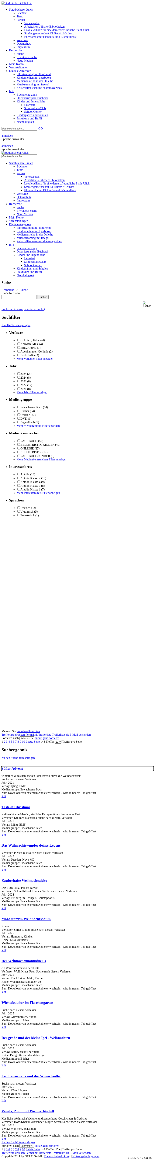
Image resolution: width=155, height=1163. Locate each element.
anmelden (7, 135)
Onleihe (25, 414)
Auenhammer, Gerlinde (34, 351)
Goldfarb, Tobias (30, 340)
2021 (23, 389)
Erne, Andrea (28, 347)
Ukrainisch (26, 511)
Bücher (24, 411)
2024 (23, 377)
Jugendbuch (27, 422)
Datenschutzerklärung (57, 1156)
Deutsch (25, 507)
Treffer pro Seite (72, 741)
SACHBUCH (28, 440)
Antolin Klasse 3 (30, 485)
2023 (23, 381)
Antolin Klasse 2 (30, 478)
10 (23, 741)
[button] (148, 304)
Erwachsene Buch (31, 407)
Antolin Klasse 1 (30, 489)
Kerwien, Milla (29, 344)
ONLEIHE (27, 448)
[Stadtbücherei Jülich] (15, 3)
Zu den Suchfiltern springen (18, 757)
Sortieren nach (10, 738)
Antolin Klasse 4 (30, 481)
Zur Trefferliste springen (16, 325)
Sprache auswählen (13, 139)
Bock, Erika (27, 355)
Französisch (27, 515)
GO (40, 128)
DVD (23, 418)
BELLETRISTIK (31, 452)
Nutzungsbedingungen (85, 1156)
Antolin (24, 474)
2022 (23, 385)
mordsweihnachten (28, 731)
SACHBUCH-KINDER (35, 456)
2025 (23, 373)
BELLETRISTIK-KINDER (37, 444)
